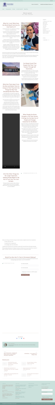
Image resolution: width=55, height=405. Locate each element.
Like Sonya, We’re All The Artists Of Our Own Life (32, 374)
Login (41, 403)
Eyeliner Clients (45, 23)
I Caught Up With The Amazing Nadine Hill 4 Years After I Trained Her (11, 374)
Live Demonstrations (46, 28)
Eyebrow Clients (45, 22)
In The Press (44, 25)
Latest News (44, 26)
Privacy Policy (47, 397)
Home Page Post (45, 24)
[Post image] (4, 363)
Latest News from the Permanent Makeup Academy (33, 385)
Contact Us (30, 387)
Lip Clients (44, 27)
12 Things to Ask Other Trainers (47, 21)
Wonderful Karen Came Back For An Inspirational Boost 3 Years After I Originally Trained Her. (11, 369)
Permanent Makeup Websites (49, 403)
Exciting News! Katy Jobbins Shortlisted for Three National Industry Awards (13, 363)
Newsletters (44, 29)
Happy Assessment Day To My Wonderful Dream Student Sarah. (29, 369)
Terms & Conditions (33, 403)
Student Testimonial (45, 33)
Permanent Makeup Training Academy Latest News (31, 363)
